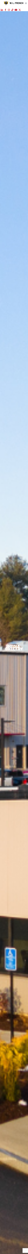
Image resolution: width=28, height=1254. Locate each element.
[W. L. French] (14, 3)
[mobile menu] (26, 3)
